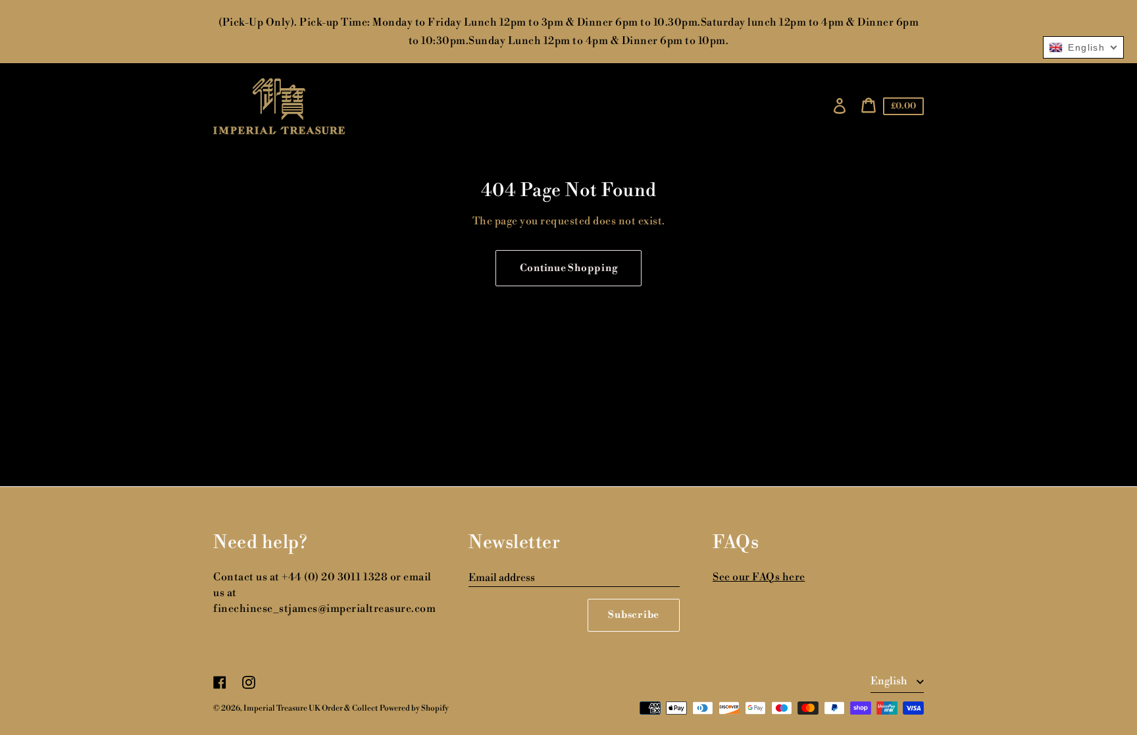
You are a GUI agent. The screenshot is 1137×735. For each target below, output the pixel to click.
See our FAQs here (759, 577)
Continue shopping (569, 268)
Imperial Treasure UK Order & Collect (310, 708)
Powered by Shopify (414, 708)
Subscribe (633, 615)
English (890, 681)
